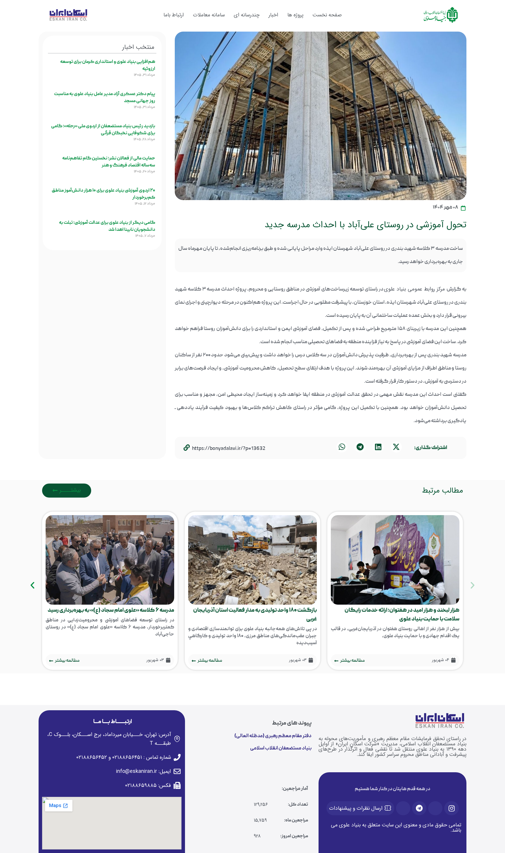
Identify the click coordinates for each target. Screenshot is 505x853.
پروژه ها (295, 15)
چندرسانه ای (247, 15)
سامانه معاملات (209, 15)
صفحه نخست (327, 15)
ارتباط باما (173, 15)
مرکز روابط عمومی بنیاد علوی (415, 289)
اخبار (273, 15)
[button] (396, 447)
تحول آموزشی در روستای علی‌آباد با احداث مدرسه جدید (365, 225)
